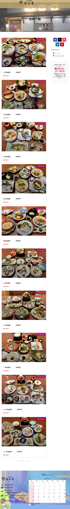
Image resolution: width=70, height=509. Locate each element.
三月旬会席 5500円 (12, 283)
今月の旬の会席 (59, 56)
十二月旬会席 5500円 (12, 409)
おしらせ (57, 53)
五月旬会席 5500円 (12, 199)
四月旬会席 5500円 (12, 241)
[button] (49, 6)
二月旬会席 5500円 (12, 325)
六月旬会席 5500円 (12, 156)
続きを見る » (6, 75)
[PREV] (30, 479)
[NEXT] (64, 479)
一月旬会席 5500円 (12, 367)
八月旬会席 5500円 (12, 72)
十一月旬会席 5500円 (12, 451)
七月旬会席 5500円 (12, 114)
